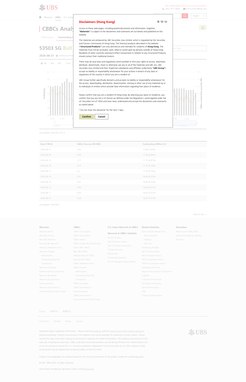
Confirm (86, 116)
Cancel (101, 116)
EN (166, 21)
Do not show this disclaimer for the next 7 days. (102, 110)
